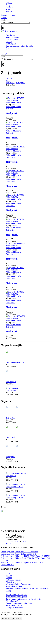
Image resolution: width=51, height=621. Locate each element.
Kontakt (9, 576)
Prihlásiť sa (10, 582)
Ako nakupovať (12, 601)
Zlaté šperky (10, 35)
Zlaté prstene (10, 109)
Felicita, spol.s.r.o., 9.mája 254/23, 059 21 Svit (18, 554)
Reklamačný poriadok (14, 586)
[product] (28, 98)
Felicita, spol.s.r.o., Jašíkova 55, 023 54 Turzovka (19, 552)
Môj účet (9, 3)
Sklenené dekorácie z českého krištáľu (20, 46)
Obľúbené (9, 7)
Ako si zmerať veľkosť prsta (16, 595)
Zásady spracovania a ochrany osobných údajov (24, 599)
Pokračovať (17, 619)
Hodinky (9, 42)
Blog (7, 48)
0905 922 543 (14, 541)
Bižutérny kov (11, 44)
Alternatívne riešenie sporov (16, 597)
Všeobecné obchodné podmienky (18, 584)
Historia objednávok (13, 580)
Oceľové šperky (12, 39)
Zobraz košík (6, 619)
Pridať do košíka (12, 100)
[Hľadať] (32, 59)
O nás (8, 5)
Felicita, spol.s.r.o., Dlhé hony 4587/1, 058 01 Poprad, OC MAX (25, 556)
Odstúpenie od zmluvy (14, 607)
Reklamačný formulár (14, 605)
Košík (8, 9)
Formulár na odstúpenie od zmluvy (19, 603)
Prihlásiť (9, 11)
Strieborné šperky (12, 37)
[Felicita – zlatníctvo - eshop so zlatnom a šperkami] (9, 16)
